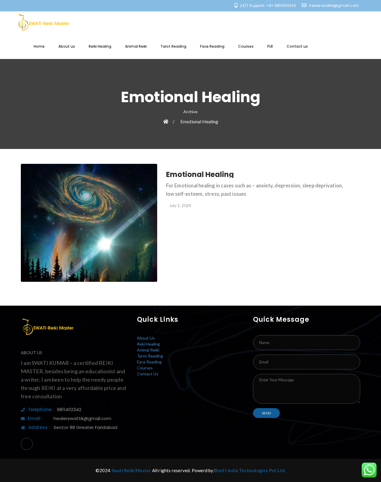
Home (39, 46)
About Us (146, 337)
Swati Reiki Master (131, 470)
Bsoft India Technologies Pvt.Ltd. (250, 470)
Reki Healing (148, 343)
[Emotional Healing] (89, 222)
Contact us (297, 46)
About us (66, 46)
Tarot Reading (173, 46)
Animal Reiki (136, 46)
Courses (246, 46)
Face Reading (212, 46)
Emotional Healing (199, 121)
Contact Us (147, 373)
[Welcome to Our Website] (43, 22)
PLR (270, 46)
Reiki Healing (100, 46)
